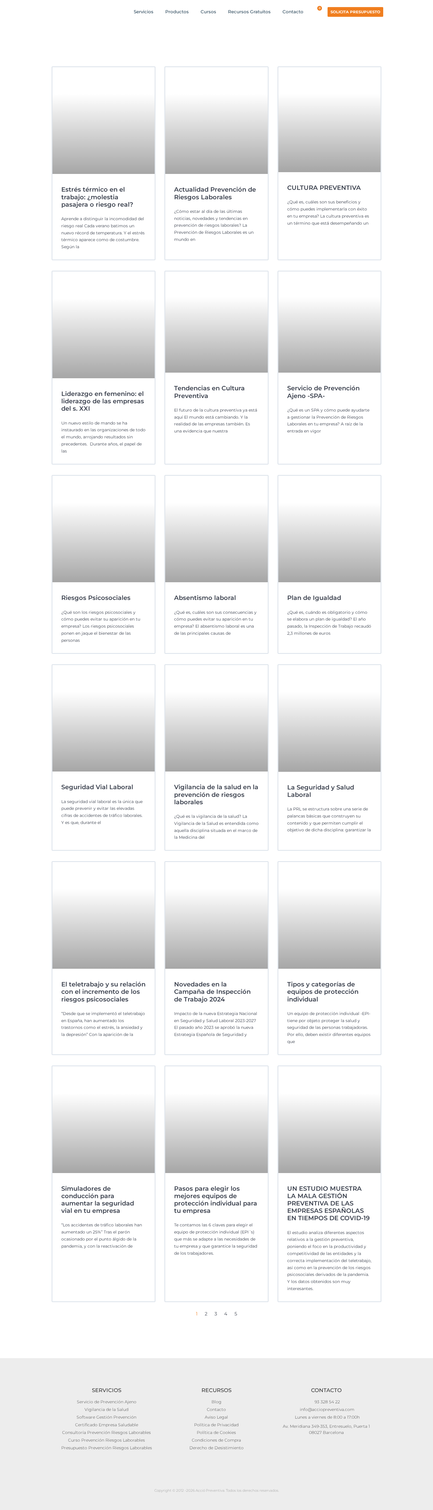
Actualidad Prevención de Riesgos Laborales (215, 193)
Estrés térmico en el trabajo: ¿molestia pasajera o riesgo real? (97, 197)
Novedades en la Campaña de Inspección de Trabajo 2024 (212, 992)
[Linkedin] (216, 1480)
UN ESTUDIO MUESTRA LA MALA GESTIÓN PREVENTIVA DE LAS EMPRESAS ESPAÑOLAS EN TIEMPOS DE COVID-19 (328, 1203)
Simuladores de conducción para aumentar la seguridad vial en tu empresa (97, 1200)
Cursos (208, 11)
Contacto (292, 11)
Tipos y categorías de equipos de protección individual (322, 992)
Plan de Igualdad (314, 597)
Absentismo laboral (205, 597)
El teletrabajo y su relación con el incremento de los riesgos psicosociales (103, 992)
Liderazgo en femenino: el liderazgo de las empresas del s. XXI (102, 401)
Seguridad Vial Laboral (97, 787)
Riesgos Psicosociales (95, 597)
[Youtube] (204, 1480)
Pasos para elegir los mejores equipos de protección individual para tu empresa (215, 1200)
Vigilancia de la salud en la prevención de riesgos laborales (216, 794)
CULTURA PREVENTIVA (324, 187)
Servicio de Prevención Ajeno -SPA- (323, 391)
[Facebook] (229, 1480)
